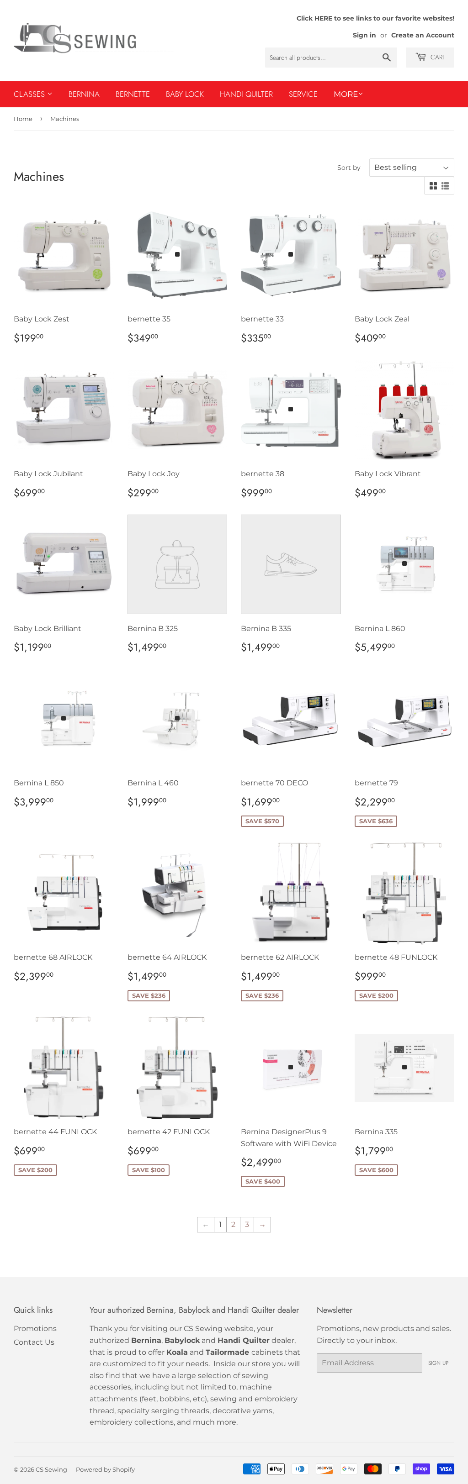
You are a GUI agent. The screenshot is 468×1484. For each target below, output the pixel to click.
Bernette (133, 94)
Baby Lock (185, 94)
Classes (30, 94)
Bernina (84, 94)
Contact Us (34, 1342)
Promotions (35, 1328)
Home (23, 118)
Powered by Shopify (105, 1469)
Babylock (182, 1340)
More (346, 94)
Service (303, 94)
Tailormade (227, 1352)
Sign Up (438, 1363)
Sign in (364, 35)
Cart (437, 57)
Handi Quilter (246, 94)
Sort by (349, 167)
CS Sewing (51, 1469)
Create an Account (422, 35)
